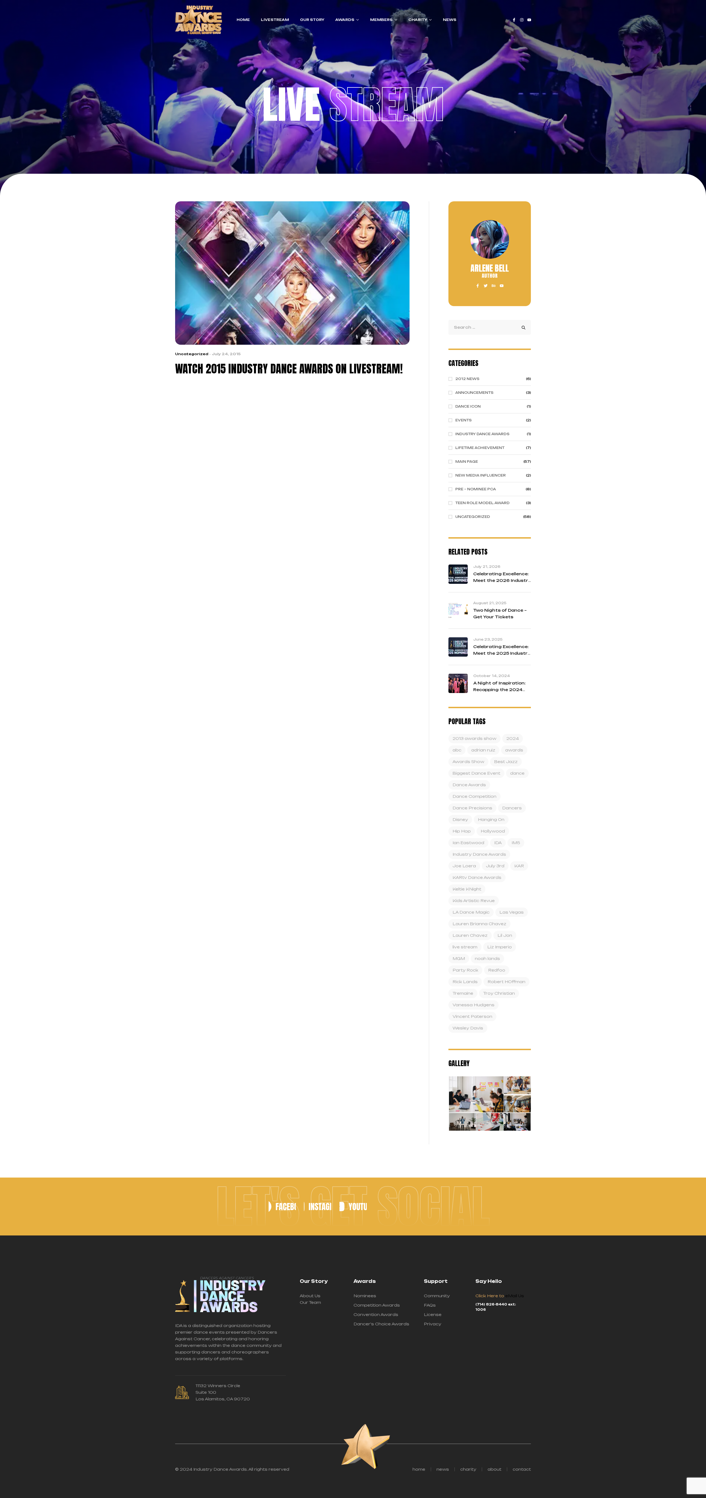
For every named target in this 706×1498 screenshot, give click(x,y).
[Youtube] (529, 20)
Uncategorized (191, 354)
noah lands (487, 958)
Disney (460, 819)
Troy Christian (499, 993)
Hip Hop (462, 831)
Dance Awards (469, 784)
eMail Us (514, 1295)
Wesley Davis (468, 1028)
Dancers (512, 808)
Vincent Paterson (472, 1016)
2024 (512, 738)
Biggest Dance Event (476, 773)
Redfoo (496, 970)
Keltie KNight (467, 889)
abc (457, 750)
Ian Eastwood (468, 842)
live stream (465, 947)
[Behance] (494, 286)
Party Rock (465, 970)
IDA (498, 842)
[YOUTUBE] (353, 1206)
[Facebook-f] (514, 20)
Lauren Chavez (470, 935)
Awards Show (468, 761)
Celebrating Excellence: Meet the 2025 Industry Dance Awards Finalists (501, 653)
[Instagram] (522, 20)
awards (514, 750)
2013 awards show (474, 738)
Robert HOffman (506, 981)
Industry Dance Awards (479, 854)
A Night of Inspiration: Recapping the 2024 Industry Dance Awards (501, 690)
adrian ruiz (483, 750)
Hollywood (493, 831)
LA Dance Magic (471, 912)
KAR (519, 865)
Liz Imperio (499, 947)
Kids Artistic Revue (474, 900)
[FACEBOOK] (282, 1206)
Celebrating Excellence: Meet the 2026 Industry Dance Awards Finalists (502, 580)
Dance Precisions (472, 808)
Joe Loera (464, 865)
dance (517, 773)
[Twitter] (486, 286)
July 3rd (495, 865)
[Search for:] (489, 327)
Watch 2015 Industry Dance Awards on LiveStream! (289, 369)
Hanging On (491, 819)
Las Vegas (511, 912)
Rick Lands (465, 981)
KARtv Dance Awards (477, 877)
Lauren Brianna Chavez (479, 923)
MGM (459, 958)
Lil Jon (505, 935)
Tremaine (463, 993)
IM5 (516, 842)
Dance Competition (474, 796)
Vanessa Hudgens (473, 1004)
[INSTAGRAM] (317, 1206)
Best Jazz (506, 761)
